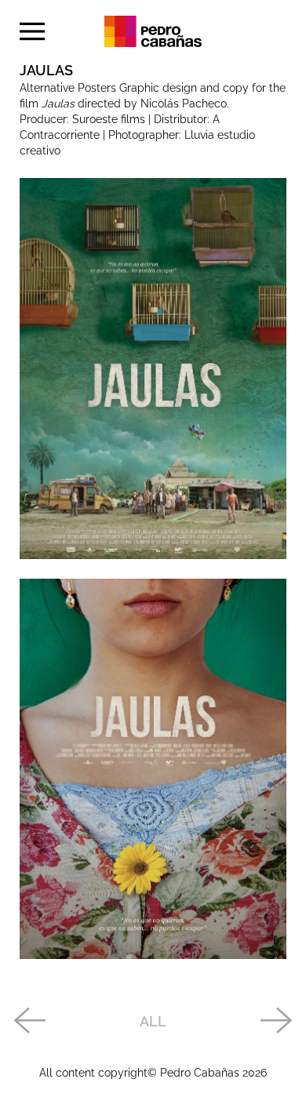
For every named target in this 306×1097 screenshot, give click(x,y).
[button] (32, 31)
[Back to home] (153, 31)
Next (277, 1021)
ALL (153, 1021)
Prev (29, 1021)
